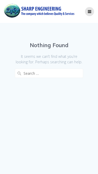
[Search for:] (49, 73)
